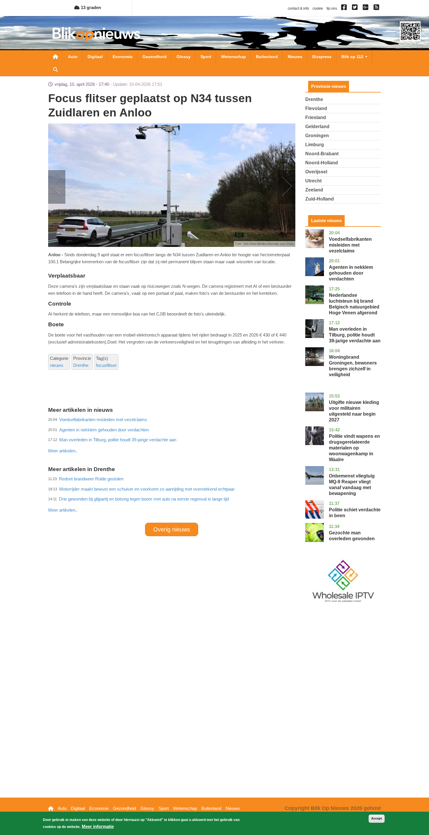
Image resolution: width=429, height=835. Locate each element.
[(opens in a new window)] (345, 8)
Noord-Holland (321, 162)
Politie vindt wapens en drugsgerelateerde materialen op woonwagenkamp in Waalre (354, 448)
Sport (205, 56)
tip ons (332, 8)
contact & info (298, 8)
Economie (122, 56)
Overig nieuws (171, 529)
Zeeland (314, 189)
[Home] (96, 34)
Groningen (317, 135)
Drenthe (80, 365)
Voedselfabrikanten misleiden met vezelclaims (350, 245)
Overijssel (316, 171)
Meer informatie (98, 826)
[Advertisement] (171, 438)
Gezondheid (154, 56)
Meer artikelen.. (63, 450)
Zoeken (55, 69)
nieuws (56, 365)
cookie (318, 8)
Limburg (314, 144)
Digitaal (95, 56)
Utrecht (313, 180)
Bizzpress (322, 56)
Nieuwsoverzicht (55, 56)
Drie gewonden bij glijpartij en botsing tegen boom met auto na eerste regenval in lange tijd (144, 498)
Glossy (184, 56)
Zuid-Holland (319, 198)
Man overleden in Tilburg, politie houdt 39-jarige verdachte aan (355, 335)
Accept (376, 818)
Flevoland (316, 108)
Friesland (315, 117)
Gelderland (317, 126)
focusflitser (106, 365)
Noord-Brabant (322, 153)
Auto (73, 56)
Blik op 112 (353, 56)
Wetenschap (233, 56)
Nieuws (295, 56)
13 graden (90, 7)
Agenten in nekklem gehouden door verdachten (351, 273)
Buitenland (267, 56)
